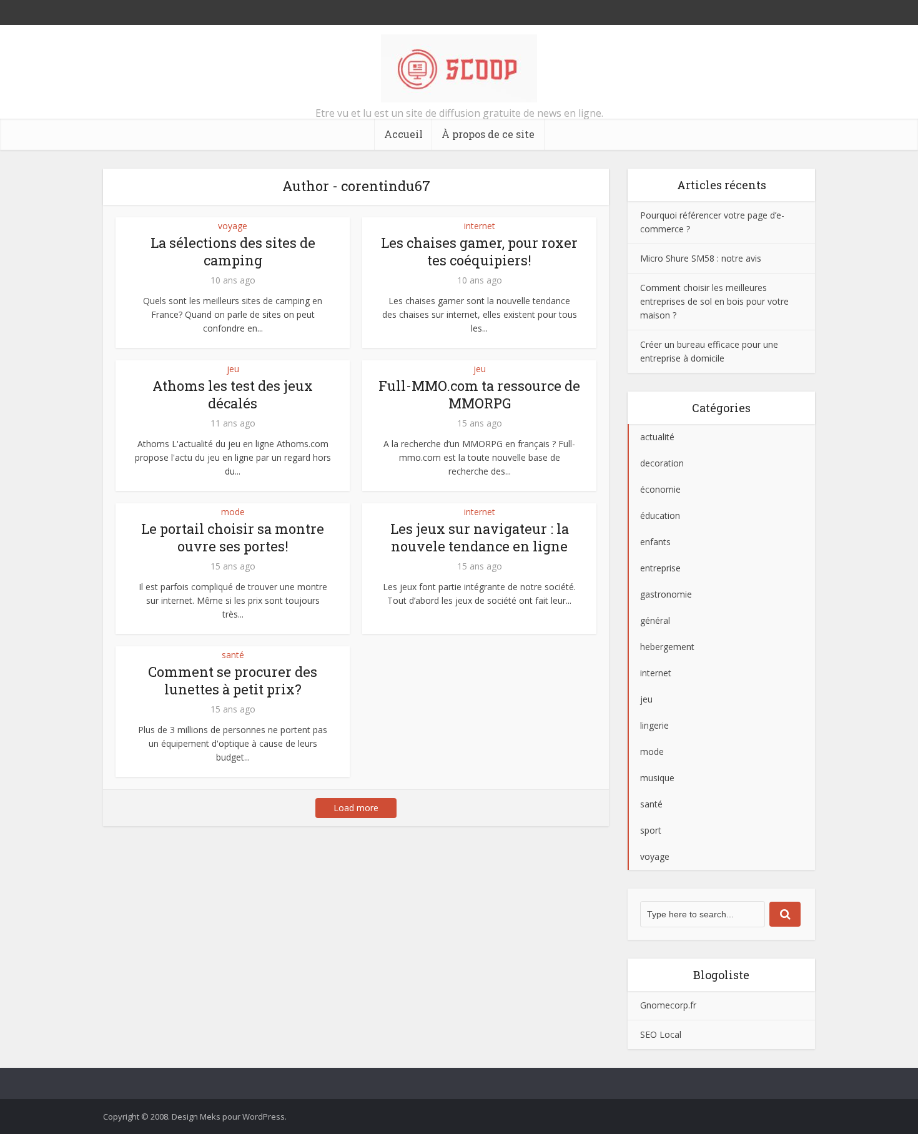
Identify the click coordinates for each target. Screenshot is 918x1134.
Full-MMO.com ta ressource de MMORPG (479, 394)
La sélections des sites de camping (233, 251)
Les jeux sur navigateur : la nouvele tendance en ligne (479, 537)
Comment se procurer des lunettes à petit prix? (232, 680)
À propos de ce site (488, 134)
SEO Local (660, 1034)
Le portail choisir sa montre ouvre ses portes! (232, 537)
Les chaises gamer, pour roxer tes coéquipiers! (479, 251)
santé (233, 655)
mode (233, 512)
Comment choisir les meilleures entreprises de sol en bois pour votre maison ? (714, 301)
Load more (355, 808)
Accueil (403, 134)
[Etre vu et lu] (459, 68)
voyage (232, 226)
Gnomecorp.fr (668, 1005)
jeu (233, 369)
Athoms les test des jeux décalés (232, 394)
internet (479, 226)
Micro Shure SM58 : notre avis (700, 258)
